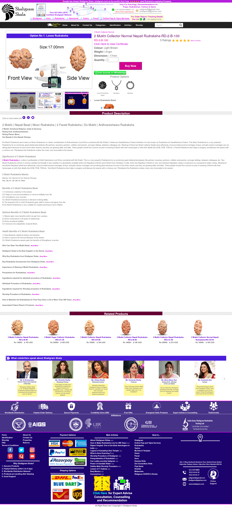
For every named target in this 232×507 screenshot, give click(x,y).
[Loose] (109, 108)
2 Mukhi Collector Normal (104, 32)
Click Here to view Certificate (111, 44)
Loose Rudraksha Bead (103, 94)
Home (64, 25)
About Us (75, 25)
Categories (100, 25)
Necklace (116, 93)
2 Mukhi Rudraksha (10, 160)
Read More (34, 245)
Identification (115, 25)
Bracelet (130, 93)
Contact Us (87, 25)
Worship (139, 25)
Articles (127, 25)
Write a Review (196, 40)
